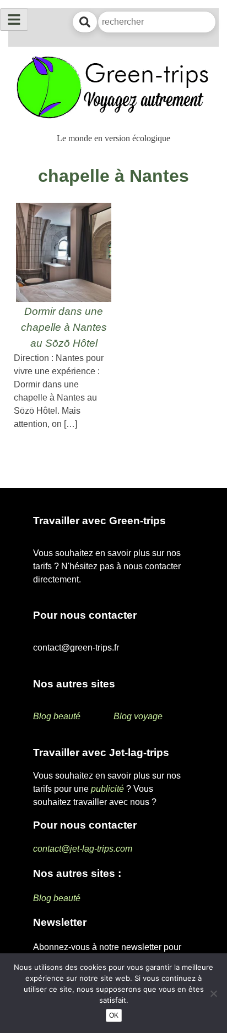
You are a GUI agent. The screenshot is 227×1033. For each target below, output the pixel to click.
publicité (107, 788)
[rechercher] (85, 22)
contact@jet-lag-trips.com (82, 848)
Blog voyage (138, 716)
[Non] (213, 993)
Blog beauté (56, 716)
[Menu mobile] (14, 19)
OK (113, 1015)
